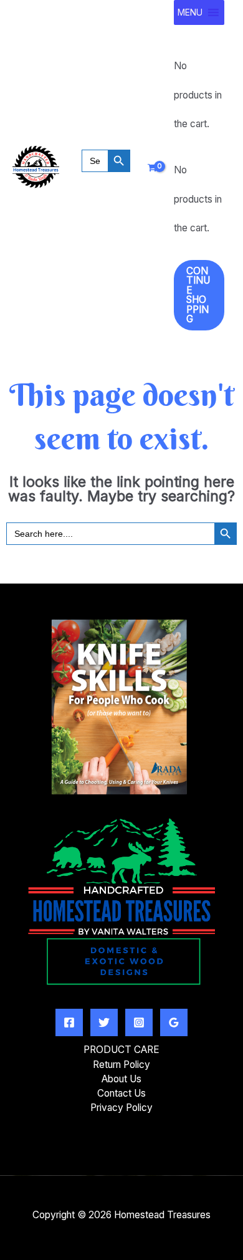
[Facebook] (69, 1022)
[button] (106, 178)
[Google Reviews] (174, 1022)
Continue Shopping (198, 295)
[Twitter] (104, 1022)
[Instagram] (139, 1022)
